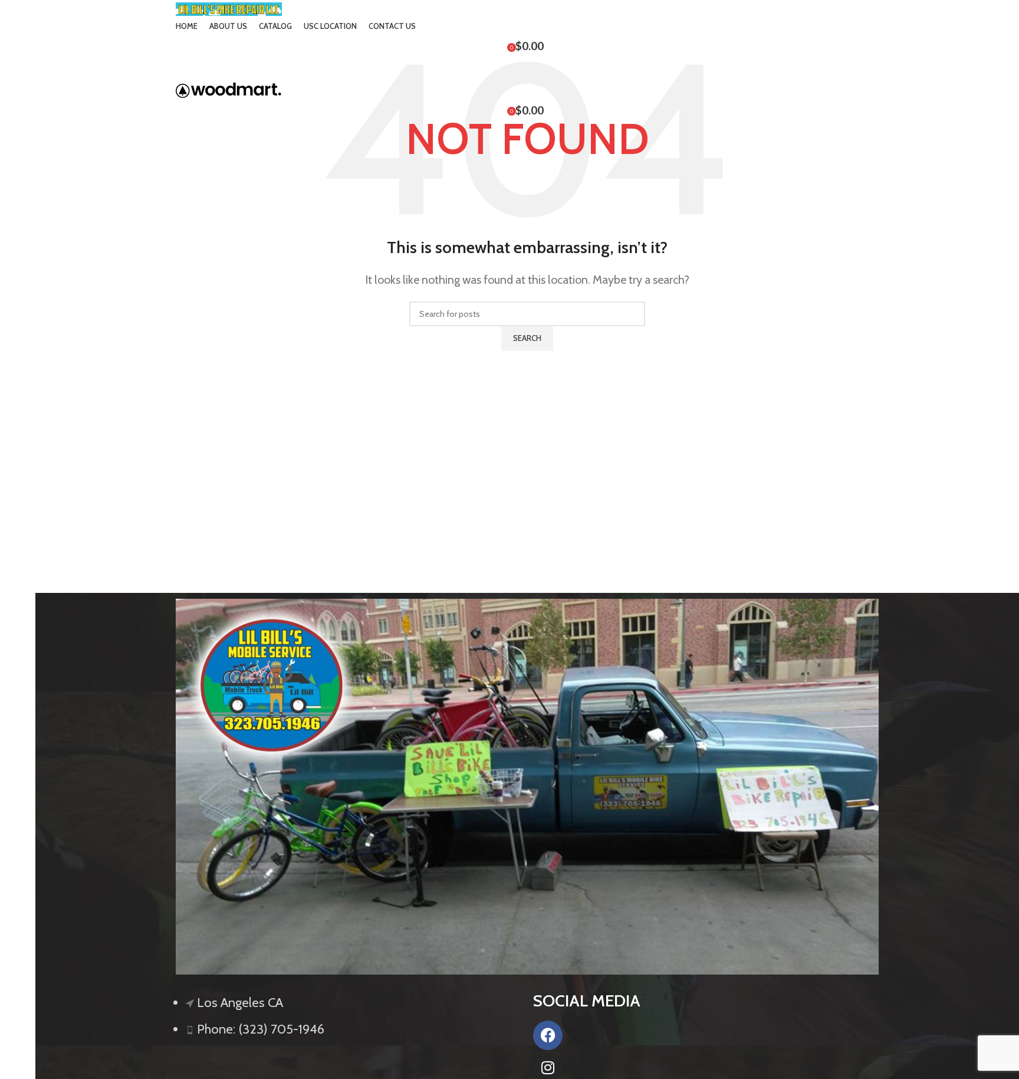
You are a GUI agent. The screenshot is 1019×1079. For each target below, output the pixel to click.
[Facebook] (548, 1035)
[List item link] (348, 1021)
